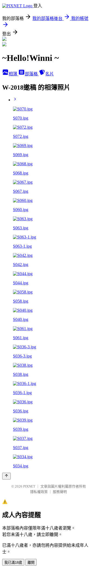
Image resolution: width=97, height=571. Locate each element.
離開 (30, 563)
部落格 (32, 74)
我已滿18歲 (13, 563)
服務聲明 (60, 492)
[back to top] (6, 476)
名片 (49, 74)
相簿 (13, 74)
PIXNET (29, 486)
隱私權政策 (39, 492)
